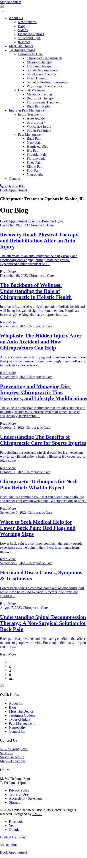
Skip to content (10, 2)
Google (14, 829)
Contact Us (17, 731)
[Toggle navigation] (2, 11)
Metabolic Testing (39, 94)
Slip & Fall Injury (39, 130)
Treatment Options (22, 50)
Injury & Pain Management (28, 110)
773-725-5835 (14, 186)
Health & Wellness (31, 90)
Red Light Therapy (40, 98)
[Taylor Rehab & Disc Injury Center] (2, 6)
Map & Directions (12, 761)
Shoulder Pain (37, 154)
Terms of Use (18, 794)
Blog (21, 26)
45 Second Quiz (29, 38)
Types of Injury (20, 719)
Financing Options (31, 34)
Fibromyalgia (36, 158)
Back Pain (34, 138)
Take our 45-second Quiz (46, 221)
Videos (23, 30)
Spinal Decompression (42, 70)
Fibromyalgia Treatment (43, 102)
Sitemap (14, 802)
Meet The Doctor (21, 46)
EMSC (37, 814)
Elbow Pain (35, 166)
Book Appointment (13, 190)
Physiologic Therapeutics (44, 86)
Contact (14, 178)
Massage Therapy (39, 62)
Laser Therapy (37, 78)
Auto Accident (37, 118)
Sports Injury (36, 122)
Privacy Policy (19, 790)
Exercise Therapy (39, 66)
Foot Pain (33, 170)
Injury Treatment (29, 114)
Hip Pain (33, 150)
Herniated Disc (37, 146)
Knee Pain (34, 162)
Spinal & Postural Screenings (47, 82)
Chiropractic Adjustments (44, 58)
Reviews (24, 42)
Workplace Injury (39, 126)
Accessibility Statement (25, 798)
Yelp (12, 825)
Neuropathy (35, 174)
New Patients (27, 22)
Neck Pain (34, 142)
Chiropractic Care (30, 54)
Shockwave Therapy (41, 74)
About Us (16, 18)
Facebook (16, 821)
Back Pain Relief (39, 106)
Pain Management (30, 134)
